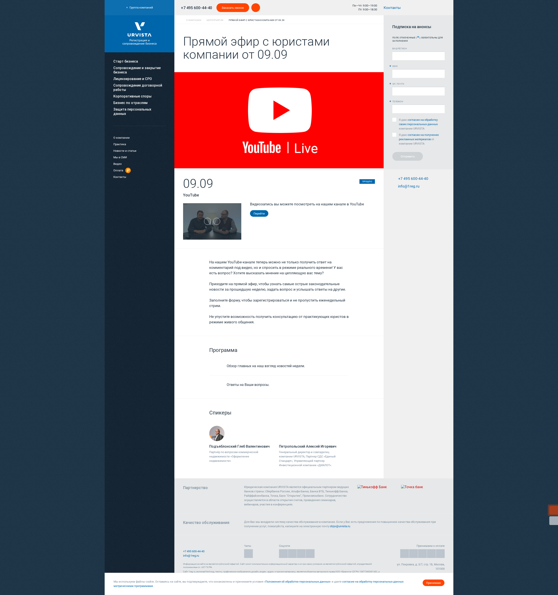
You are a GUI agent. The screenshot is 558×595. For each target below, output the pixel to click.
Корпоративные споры (132, 96)
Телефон (397, 101)
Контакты (392, 7)
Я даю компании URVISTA (418, 124)
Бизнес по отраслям (130, 103)
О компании (121, 137)
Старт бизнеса (125, 61)
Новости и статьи (124, 150)
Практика (119, 144)
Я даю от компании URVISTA (419, 139)
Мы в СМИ (120, 157)
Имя (394, 66)
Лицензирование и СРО (132, 79)
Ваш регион (399, 48)
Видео (117, 163)
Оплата (118, 170)
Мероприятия (215, 20)
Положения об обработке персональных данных (297, 581)
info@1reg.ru (191, 555)
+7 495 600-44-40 (196, 7)
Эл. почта (398, 84)
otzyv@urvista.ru (340, 526)
